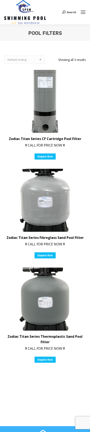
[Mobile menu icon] (83, 12)
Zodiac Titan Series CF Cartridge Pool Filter (45, 138)
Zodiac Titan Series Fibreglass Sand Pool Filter (45, 237)
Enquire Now (45, 156)
